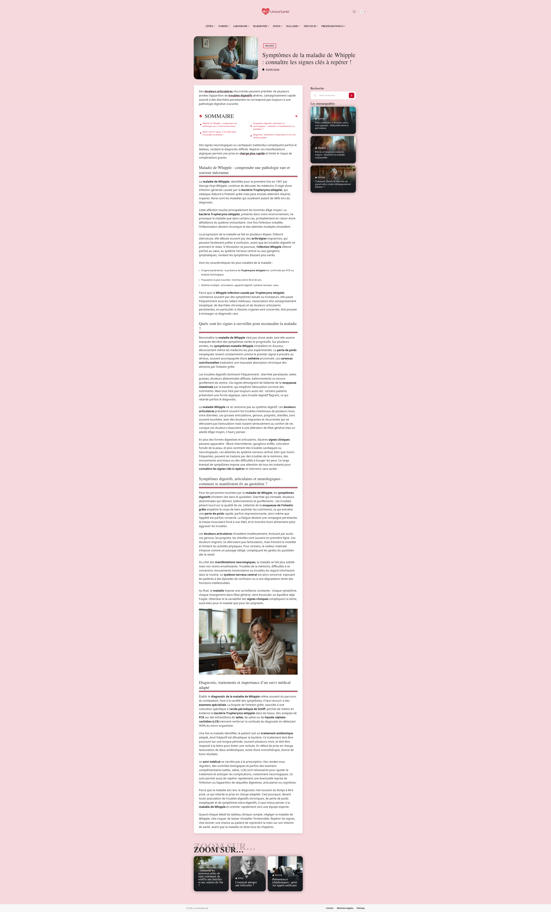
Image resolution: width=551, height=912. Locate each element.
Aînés (204, 863)
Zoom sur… (219, 849)
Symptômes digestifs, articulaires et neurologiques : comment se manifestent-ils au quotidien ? (274, 126)
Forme (278, 875)
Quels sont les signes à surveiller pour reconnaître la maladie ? (219, 133)
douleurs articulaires (218, 91)
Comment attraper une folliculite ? (246, 883)
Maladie (269, 46)
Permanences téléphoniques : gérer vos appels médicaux (284, 882)
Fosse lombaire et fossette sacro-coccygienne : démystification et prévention (332, 125)
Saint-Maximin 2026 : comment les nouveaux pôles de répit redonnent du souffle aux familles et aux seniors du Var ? (210, 876)
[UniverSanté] (275, 11)
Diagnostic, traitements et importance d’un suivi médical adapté (274, 136)
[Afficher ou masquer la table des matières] (266, 116)
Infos (241, 878)
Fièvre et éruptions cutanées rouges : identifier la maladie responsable (330, 154)
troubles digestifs (240, 95)
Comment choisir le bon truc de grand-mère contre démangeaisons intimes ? (333, 183)
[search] (354, 12)
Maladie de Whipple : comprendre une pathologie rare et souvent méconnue (220, 124)
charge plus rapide (252, 153)
